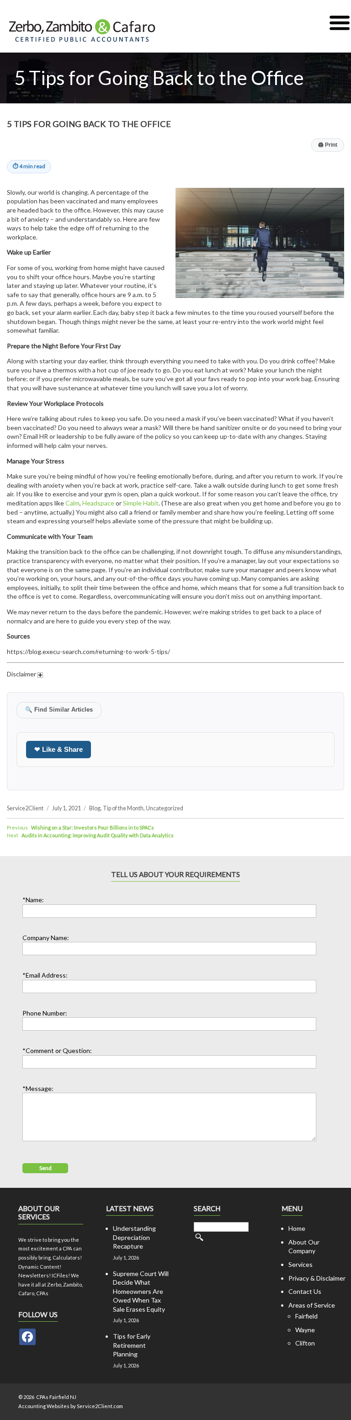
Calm (72, 503)
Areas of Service (311, 1305)
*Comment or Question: (57, 1050)
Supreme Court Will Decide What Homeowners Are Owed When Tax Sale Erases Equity (141, 1291)
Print (327, 145)
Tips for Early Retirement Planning (131, 1345)
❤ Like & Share (58, 749)
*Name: (33, 900)
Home (296, 1228)
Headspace (98, 503)
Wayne (305, 1330)
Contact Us (304, 1291)
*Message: (37, 1088)
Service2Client (25, 808)
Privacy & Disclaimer (317, 1278)
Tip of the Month (123, 808)
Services (300, 1264)
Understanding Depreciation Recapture (134, 1237)
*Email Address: (45, 975)
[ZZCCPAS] (27, 1337)
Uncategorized (164, 808)
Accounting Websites (43, 1406)
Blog (95, 808)
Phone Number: (44, 1013)
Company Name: (45, 937)
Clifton (305, 1343)
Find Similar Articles (59, 710)
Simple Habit (141, 503)
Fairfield (306, 1316)
